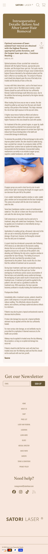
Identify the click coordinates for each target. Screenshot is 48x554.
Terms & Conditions (24, 461)
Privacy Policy (24, 466)
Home (24, 403)
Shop (24, 414)
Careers (24, 456)
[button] (4, 5)
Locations (24, 430)
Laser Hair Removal (24, 424)
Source (7, 357)
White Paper (24, 451)
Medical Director (24, 445)
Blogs (24, 440)
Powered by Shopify (18, 547)
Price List (24, 419)
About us (24, 408)
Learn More (24, 435)
